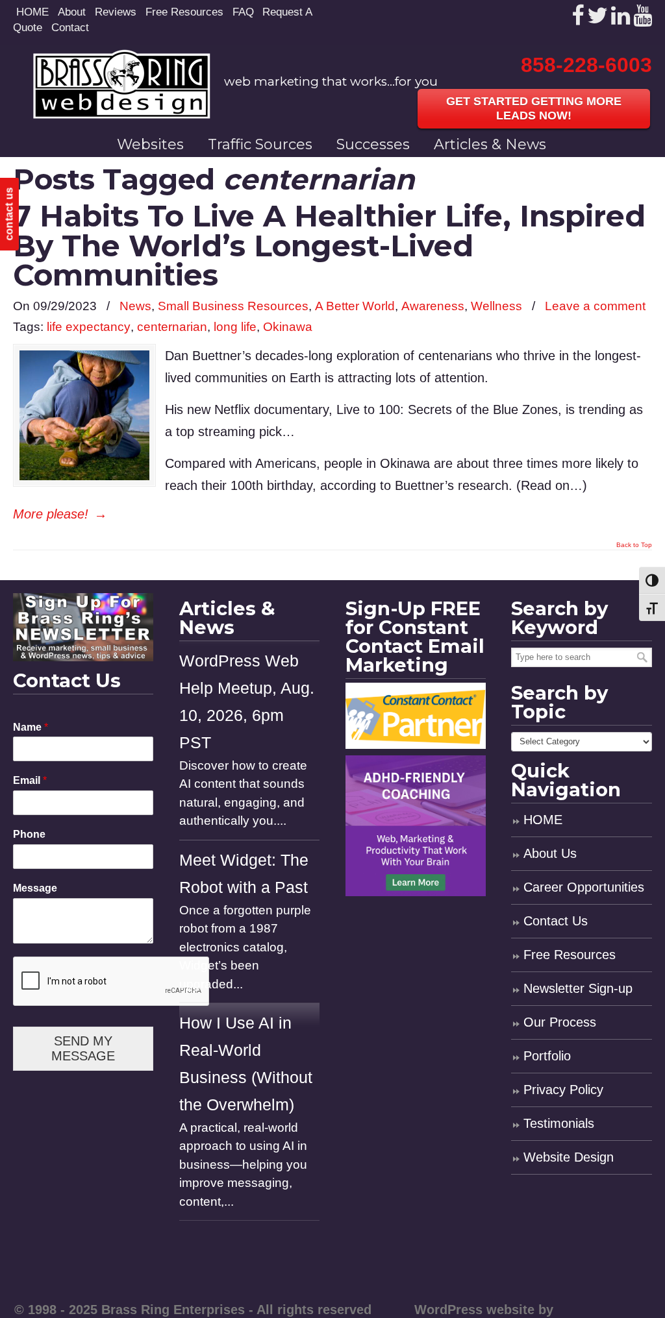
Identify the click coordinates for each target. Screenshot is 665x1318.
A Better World (355, 306)
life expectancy (89, 327)
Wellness (496, 306)
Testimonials (558, 1123)
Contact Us (555, 921)
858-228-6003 (586, 65)
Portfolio (547, 1056)
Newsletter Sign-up (578, 988)
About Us (550, 853)
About (72, 12)
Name (30, 727)
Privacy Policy (563, 1089)
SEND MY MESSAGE (83, 1048)
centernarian (172, 327)
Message (35, 888)
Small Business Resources (233, 306)
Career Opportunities (583, 887)
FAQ (243, 12)
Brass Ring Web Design (122, 84)
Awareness (432, 306)
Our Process (559, 1022)
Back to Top (634, 545)
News (135, 306)
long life (235, 327)
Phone (29, 834)
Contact (70, 27)
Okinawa (287, 327)
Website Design (568, 1157)
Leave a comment (595, 306)
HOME (32, 12)
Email (30, 780)
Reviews (115, 12)
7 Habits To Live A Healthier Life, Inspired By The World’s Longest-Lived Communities (329, 245)
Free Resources (184, 12)
